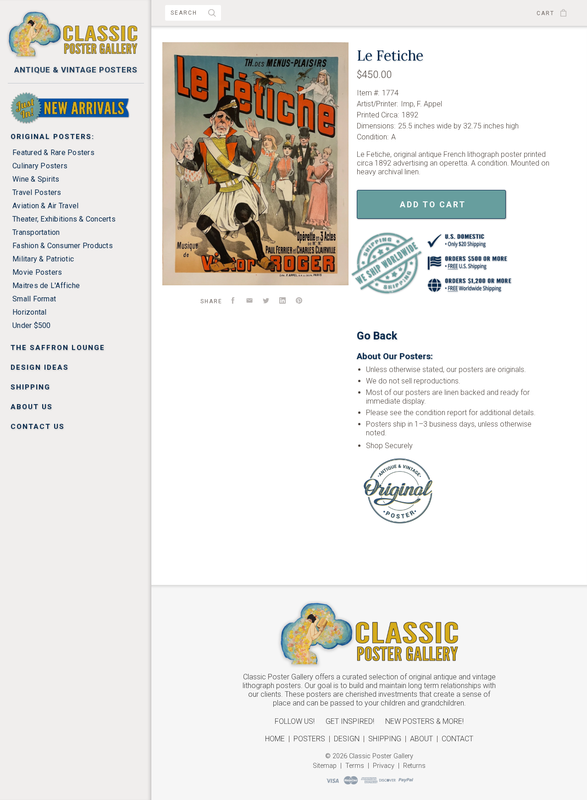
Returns (414, 766)
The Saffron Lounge (58, 348)
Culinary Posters (39, 165)
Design (347, 738)
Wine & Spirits (36, 179)
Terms (354, 766)
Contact (457, 738)
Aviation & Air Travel (45, 205)
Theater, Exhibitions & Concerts (64, 219)
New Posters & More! (424, 721)
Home (275, 738)
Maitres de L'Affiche (46, 285)
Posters (309, 738)
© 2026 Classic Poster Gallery (369, 756)
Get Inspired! (350, 721)
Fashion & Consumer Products (62, 245)
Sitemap (325, 766)
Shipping (30, 387)
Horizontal (29, 312)
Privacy (383, 766)
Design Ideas (40, 367)
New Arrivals (42, 96)
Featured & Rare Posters (53, 152)
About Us (32, 407)
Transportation (36, 232)
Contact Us (38, 426)
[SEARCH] (212, 14)
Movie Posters (37, 272)
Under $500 (31, 325)
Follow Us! (295, 721)
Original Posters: (52, 137)
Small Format (34, 298)
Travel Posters (36, 192)
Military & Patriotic (43, 259)
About (421, 738)
